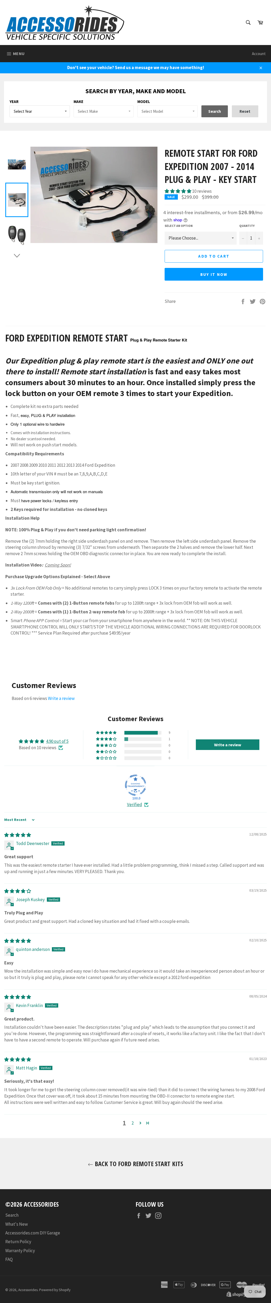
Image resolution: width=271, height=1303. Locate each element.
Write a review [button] (227, 744)
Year (14, 101)
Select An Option (179, 226)
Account (259, 53)
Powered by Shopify (54, 1290)
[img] (17, 835)
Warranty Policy (20, 1250)
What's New (16, 1224)
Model (143, 101)
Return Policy (18, 1241)
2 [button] (133, 1123)
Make (78, 101)
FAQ (9, 1259)
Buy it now (214, 274)
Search (12, 1215)
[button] (178, 191)
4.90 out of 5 (57, 741)
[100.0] (135, 785)
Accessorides (28, 1290)
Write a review (61, 698)
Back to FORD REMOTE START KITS (138, 1163)
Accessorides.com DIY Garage (32, 1233)
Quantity (247, 226)
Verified (134, 804)
